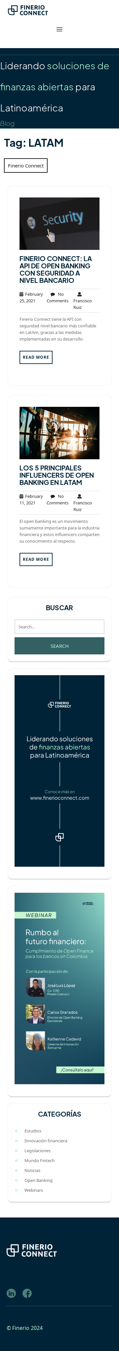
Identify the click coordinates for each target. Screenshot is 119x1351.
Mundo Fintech (39, 1160)
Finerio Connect (26, 165)
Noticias (32, 1170)
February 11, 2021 (31, 499)
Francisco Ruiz (82, 300)
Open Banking (38, 1180)
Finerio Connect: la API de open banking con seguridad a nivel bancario (56, 269)
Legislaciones (37, 1151)
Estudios (32, 1131)
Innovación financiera (45, 1141)
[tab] (59, 29)
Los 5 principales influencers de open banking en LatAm (57, 475)
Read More (36, 357)
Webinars (33, 1190)
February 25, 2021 (31, 297)
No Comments (57, 297)
